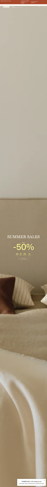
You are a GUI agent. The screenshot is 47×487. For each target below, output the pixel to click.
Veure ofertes (23, 258)
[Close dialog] (44, 480)
